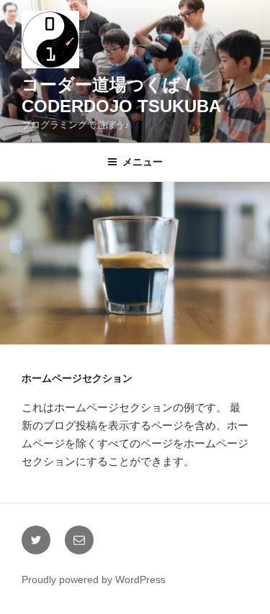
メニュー (142, 162)
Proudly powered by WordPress (94, 579)
